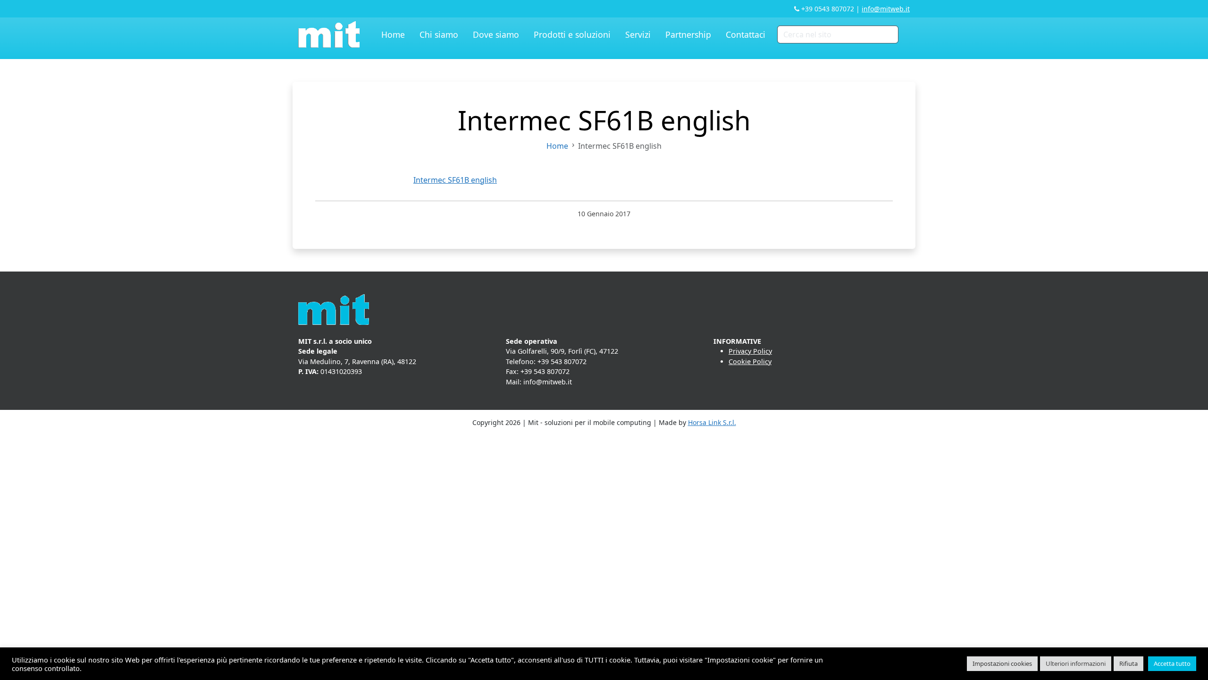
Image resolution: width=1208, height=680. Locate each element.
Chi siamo (438, 34)
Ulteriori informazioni (1076, 663)
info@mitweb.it (886, 8)
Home (393, 34)
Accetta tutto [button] (1172, 663)
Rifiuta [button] (1128, 663)
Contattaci (745, 34)
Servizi (638, 34)
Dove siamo (496, 34)
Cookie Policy (750, 361)
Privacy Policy (750, 351)
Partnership (688, 34)
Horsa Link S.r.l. (712, 422)
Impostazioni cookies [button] (1002, 663)
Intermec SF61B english (455, 180)
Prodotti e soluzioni (572, 34)
